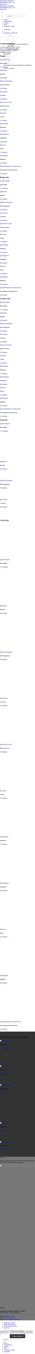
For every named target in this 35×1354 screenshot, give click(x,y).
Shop (5, 24)
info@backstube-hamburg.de (12, 1319)
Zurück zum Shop (9, 68)
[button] (10, 33)
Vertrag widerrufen (17, 1336)
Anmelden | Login (9, 26)
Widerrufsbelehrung (9, 1324)
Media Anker (4, 1333)
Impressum (7, 1328)
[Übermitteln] (8, 18)
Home (5, 19)
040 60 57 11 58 (10, 1316)
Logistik (6, 23)
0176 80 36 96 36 (9, 1318)
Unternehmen (8, 21)
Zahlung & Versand (9, 1322)
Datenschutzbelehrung (10, 1326)
